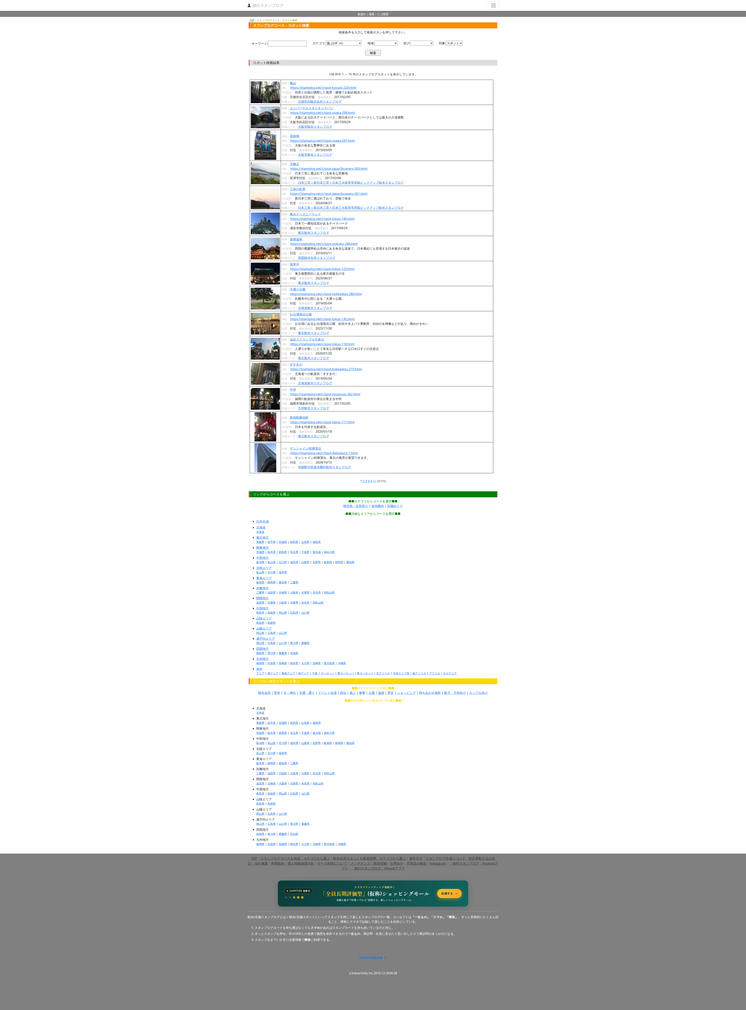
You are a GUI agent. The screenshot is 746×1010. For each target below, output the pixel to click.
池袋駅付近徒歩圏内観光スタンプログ (324, 467)
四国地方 (262, 649)
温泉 (381, 693)
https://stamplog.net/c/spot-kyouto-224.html (323, 87)
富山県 (272, 562)
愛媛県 (305, 643)
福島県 (317, 542)
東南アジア (288, 673)
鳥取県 (260, 612)
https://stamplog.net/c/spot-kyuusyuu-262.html (325, 394)
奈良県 (317, 592)
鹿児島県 (329, 663)
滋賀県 (272, 592)
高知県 (294, 653)
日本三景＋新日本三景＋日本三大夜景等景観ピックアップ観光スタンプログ (351, 182)
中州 (293, 389)
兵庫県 (305, 592)
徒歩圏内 (377, 506)
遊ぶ (352, 693)
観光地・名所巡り (355, 506)
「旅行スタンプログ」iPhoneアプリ (378, 868)
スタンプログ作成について (445, 858)
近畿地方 (262, 588)
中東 (315, 673)
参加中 (362, 14)
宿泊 (343, 693)
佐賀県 (272, 663)
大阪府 (294, 592)
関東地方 (262, 548)
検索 (371, 14)
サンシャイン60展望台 (305, 448)
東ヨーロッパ (365, 673)
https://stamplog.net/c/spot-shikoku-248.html (324, 244)
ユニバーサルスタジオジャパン (311, 108)
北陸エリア (264, 568)
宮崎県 (317, 663)
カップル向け (478, 693)
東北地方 (262, 537)
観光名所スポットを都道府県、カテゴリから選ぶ (369, 858)
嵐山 (293, 83)
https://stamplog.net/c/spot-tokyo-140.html (322, 219)
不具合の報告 (416, 863)
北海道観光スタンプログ (315, 308)
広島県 (294, 612)
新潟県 (260, 562)
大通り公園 (297, 289)
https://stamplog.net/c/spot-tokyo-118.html (322, 344)
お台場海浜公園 (301, 314)
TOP (251, 20)
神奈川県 (329, 552)
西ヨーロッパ (345, 673)
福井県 (294, 562)
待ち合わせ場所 (430, 693)
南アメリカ (419, 673)
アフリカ (434, 673)
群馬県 (283, 552)
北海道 (261, 527)
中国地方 (262, 608)
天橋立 (294, 164)
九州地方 (262, 659)
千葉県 (305, 552)
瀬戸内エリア (265, 638)
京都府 (283, 592)
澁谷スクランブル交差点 (307, 339)
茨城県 (260, 552)
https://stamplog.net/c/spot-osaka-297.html (322, 141)
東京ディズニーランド (305, 214)
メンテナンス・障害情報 (368, 863)
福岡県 (260, 663)
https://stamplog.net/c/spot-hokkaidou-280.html (326, 294)
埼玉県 (294, 552)
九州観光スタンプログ (313, 408)
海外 (259, 669)
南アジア (303, 673)
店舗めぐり (395, 506)
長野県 (317, 562)
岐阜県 (328, 562)
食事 (362, 693)
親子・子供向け (455, 693)
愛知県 (350, 562)
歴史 (391, 693)
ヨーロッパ (327, 673)
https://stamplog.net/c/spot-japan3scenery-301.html (328, 194)
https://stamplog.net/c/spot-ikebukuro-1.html (324, 453)
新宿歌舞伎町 (299, 417)
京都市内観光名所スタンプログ (320, 101)
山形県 (305, 542)
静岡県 (339, 562)
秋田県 (294, 542)
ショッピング (406, 693)
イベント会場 (327, 693)
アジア (260, 673)
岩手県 (272, 542)
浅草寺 (294, 264)
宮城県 (283, 542)
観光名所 (264, 693)
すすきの (296, 364)
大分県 (305, 663)
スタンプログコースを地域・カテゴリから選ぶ (295, 858)
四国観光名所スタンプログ (316, 258)
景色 (277, 693)
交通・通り (307, 693)
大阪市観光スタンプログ (315, 127)
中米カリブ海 (401, 673)
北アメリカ (383, 673)
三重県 (294, 582)
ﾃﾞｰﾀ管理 (382, 14)
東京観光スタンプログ (313, 233)
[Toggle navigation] (493, 5)
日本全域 (262, 521)
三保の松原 (297, 189)
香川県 (294, 643)
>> (374, 481)
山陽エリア (264, 628)
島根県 (272, 612)
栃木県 (272, 552)
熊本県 (294, 663)
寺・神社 (289, 693)
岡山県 (283, 612)
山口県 (305, 612)
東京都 (317, 552)
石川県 (283, 562)
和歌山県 (329, 592)
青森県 (260, 542)
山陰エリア (264, 618)
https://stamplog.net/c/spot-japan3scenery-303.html (328, 168)
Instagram (438, 863)
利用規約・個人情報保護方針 (292, 863)
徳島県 (260, 653)
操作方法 (415, 858)
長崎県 (283, 663)
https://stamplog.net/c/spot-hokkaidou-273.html (326, 369)
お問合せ (396, 863)
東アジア (273, 673)
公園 (372, 693)
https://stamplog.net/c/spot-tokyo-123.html (322, 269)
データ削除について (332, 863)
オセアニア (450, 673)
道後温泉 (296, 239)
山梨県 (305, 562)
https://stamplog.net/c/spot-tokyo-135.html (322, 319)
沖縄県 (342, 663)
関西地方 (262, 598)
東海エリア (264, 578)
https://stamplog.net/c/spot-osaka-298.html (322, 113)
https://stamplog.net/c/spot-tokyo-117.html (322, 422)
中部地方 (262, 558)
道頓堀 (294, 136)
